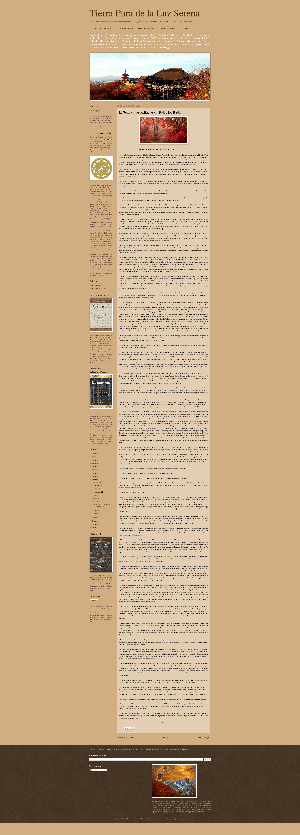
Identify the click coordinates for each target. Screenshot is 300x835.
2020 (93, 473)
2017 (93, 518)
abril (95, 510)
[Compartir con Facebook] (131, 728)
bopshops (163, 819)
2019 (93, 476)
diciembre (97, 482)
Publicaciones (168, 28)
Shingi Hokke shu (95, 285)
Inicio (165, 737)
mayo (95, 502)
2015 (93, 524)
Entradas (94, 770)
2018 (93, 479)
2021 (93, 470)
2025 (93, 457)
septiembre (97, 492)
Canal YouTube (125, 28)
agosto (96, 495)
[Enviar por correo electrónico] (125, 728)
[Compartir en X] (129, 728)
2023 (93, 463)
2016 (93, 521)
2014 (93, 527)
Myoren (184, 28)
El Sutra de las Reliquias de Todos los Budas (101, 505)
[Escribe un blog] (127, 728)
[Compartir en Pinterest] (133, 728)
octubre (96, 489)
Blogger (181, 819)
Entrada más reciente (125, 737)
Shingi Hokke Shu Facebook (98, 288)
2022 (93, 466)
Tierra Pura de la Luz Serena (145, 12)
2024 (93, 460)
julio (95, 498)
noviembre (97, 485)
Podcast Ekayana (146, 28)
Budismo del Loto (102, 28)
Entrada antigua (203, 737)
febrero (96, 514)
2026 (93, 454)
